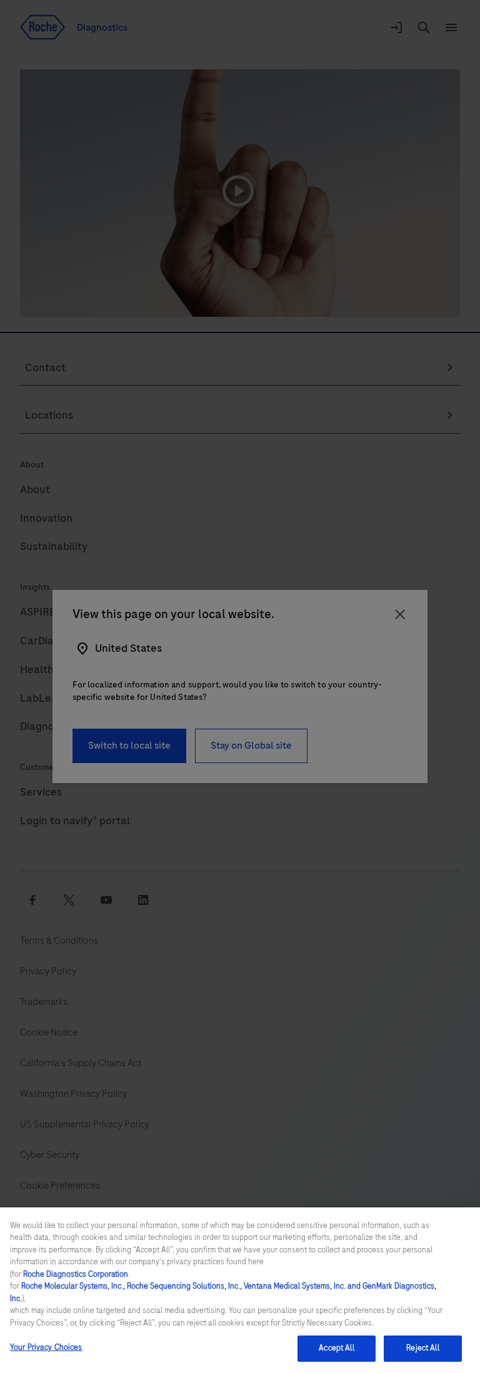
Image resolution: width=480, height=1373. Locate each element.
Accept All (336, 1348)
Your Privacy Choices (46, 1347)
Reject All (422, 1348)
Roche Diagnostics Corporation (75, 1274)
